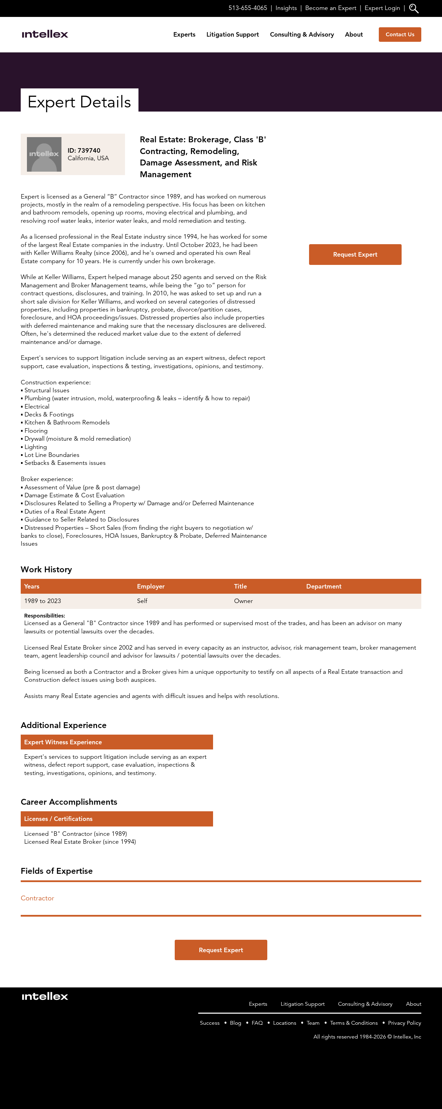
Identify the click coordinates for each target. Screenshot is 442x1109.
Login (382, 8)
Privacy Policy (404, 1023)
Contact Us (400, 34)
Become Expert (330, 8)
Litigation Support (232, 34)
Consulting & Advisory (302, 34)
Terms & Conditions (354, 1023)
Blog (235, 1023)
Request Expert (355, 254)
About (354, 34)
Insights (286, 8)
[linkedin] (417, 1051)
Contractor (37, 898)
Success (210, 1023)
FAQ (257, 1023)
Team (313, 1023)
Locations (284, 1023)
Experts (184, 34)
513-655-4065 (248, 8)
